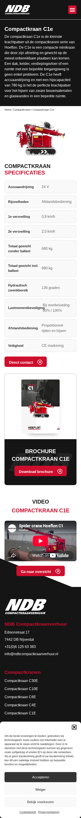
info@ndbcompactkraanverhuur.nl (31, 654)
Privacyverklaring (48, 812)
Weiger (40, 789)
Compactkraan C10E (21, 689)
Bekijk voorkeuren (40, 802)
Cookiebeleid (28, 812)
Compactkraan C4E (20, 705)
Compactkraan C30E (21, 681)
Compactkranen (22, 109)
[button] (74, 727)
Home (7, 109)
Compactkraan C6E (20, 697)
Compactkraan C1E (20, 713)
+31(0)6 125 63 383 (20, 647)
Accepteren (40, 777)
